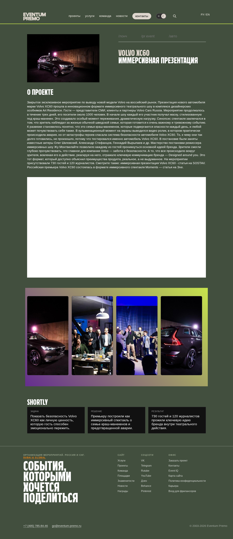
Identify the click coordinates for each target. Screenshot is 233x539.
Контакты (141, 16)
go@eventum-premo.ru (66, 525)
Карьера (173, 486)
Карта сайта (175, 475)
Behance (146, 486)
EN (208, 14)
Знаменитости (126, 480)
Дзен (144, 480)
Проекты (74, 16)
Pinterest (146, 491)
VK (143, 460)
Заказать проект (178, 460)
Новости (122, 16)
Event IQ (173, 470)
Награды (123, 491)
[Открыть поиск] (174, 16)
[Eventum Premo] (34, 16)
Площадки (124, 475)
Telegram (146, 465)
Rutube (145, 470)
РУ (202, 14)
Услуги (89, 16)
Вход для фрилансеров (182, 491)
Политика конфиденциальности (187, 480)
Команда (105, 16)
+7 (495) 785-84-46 (35, 525)
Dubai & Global (34, 457)
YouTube (146, 475)
